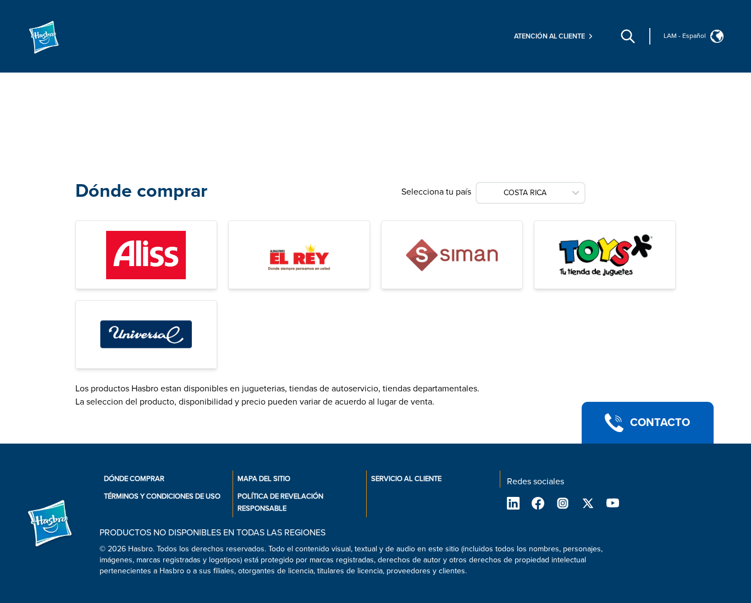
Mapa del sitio (264, 478)
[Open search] (628, 36)
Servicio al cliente (406, 478)
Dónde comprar (134, 478)
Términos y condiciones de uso (162, 496)
